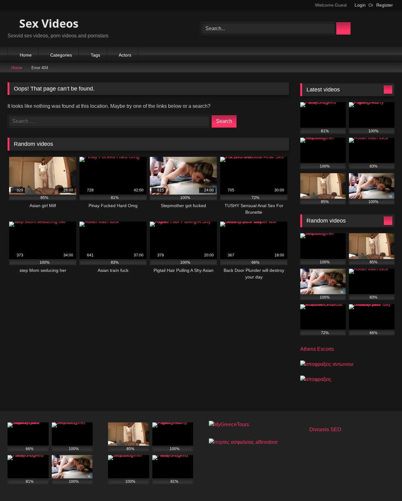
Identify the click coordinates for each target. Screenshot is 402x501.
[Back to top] (383, 482)
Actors (125, 55)
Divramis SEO (325, 429)
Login (360, 5)
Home (26, 55)
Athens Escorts (317, 349)
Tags (95, 55)
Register (384, 5)
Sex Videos (47, 23)
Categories (61, 55)
